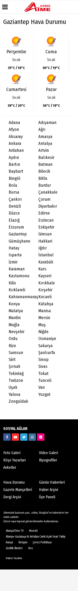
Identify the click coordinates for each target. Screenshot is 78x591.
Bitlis (42, 178)
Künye (9, 542)
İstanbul (46, 255)
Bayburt (16, 171)
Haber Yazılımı (14, 558)
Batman (45, 164)
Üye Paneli (47, 497)
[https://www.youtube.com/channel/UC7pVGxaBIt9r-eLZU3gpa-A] (15, 437)
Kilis (12, 283)
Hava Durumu (14, 482)
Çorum (44, 199)
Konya (14, 304)
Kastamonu (19, 276)
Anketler (9, 467)
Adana (14, 122)
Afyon (14, 129)
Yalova (14, 394)
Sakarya (45, 346)
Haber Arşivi (48, 489)
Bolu (13, 185)
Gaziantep (18, 234)
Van (41, 387)
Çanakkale (47, 192)
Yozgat (44, 394)
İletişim (23, 542)
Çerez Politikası (42, 542)
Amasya (45, 136)
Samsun (16, 352)
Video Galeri (48, 452)
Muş (42, 325)
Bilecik (44, 171)
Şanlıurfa (46, 352)
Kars (42, 269)
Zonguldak (18, 401)
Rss (30, 548)
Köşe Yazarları (14, 460)
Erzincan (46, 220)
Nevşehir (16, 332)
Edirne (44, 213)
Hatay (14, 248)
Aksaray (16, 136)
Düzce (14, 213)
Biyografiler (48, 460)
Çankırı (15, 199)
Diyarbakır (47, 206)
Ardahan (16, 150)
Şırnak (14, 366)
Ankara (15, 143)
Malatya (16, 311)
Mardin (15, 318)
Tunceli (44, 380)
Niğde (43, 332)
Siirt (12, 359)
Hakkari (45, 241)
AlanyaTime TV (15, 531)
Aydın (14, 157)
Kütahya (45, 304)
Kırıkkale (46, 283)
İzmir (13, 262)
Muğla (14, 325)
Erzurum (16, 227)
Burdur (44, 185)
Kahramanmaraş (21, 297)
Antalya (45, 143)
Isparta (15, 255)
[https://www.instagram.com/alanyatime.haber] (32, 437)
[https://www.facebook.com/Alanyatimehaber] (7, 437)
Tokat (43, 373)
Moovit (33, 531)
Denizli (15, 206)
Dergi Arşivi (12, 497)
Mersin (44, 318)
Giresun (45, 234)
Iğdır (42, 248)
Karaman (17, 269)
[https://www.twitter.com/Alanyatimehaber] (24, 437)
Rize (12, 346)
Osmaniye (47, 338)
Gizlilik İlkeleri (14, 548)
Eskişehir (46, 227)
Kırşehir (45, 290)
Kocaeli (45, 297)
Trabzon (16, 380)
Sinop (43, 359)
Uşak (13, 387)
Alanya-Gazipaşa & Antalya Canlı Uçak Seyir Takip (35, 536)
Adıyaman (47, 122)
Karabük (45, 262)
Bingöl (14, 178)
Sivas (42, 366)
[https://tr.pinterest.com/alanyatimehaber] (40, 437)
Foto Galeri (12, 452)
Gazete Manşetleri (17, 489)
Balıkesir (46, 157)
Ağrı (42, 129)
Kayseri (44, 276)
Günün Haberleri (52, 482)
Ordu (13, 338)
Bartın (14, 164)
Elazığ (14, 220)
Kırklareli (17, 290)
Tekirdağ (16, 373)
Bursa (14, 192)
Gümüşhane (19, 241)
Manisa (44, 311)
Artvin (43, 150)
